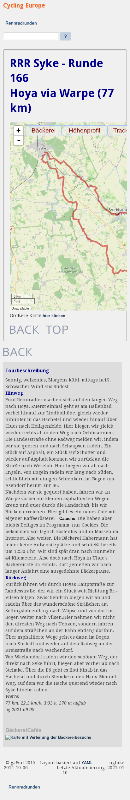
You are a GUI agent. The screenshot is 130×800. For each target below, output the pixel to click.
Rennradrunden (21, 22)
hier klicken (54, 316)
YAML (87, 763)
